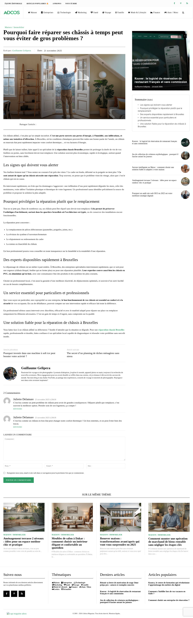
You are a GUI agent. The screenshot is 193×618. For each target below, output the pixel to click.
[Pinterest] (180, 3)
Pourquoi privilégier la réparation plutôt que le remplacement (160, 109)
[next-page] (185, 36)
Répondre (17, 409)
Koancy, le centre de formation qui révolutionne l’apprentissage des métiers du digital (168, 584)
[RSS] (187, 3)
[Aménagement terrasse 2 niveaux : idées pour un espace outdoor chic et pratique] (185, 181)
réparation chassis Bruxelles (111, 330)
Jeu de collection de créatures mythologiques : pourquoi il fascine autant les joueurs (119, 601)
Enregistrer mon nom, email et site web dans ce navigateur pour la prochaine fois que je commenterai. (45, 473)
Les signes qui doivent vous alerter (156, 105)
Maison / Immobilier (14, 27)
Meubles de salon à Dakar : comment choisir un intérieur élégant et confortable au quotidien (69, 543)
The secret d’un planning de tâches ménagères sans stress (93, 355)
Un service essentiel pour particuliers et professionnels (157, 119)
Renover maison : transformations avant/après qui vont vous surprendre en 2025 (119, 541)
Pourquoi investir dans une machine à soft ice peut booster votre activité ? (29, 355)
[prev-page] (180, 36)
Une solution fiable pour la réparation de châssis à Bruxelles (162, 125)
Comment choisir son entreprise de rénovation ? (168, 600)
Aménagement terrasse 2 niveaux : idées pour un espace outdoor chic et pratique (23, 541)
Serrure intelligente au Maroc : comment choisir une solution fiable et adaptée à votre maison (153, 168)
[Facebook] (174, 3)
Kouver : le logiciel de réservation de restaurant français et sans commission (161, 80)
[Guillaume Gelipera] (10, 373)
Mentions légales (114, 613)
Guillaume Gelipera (21, 50)
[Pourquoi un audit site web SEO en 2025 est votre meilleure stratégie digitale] (185, 194)
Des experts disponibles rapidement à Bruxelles (162, 114)
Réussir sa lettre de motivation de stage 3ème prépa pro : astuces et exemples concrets (119, 584)
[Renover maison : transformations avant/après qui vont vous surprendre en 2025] (120, 517)
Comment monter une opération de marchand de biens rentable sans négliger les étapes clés (167, 541)
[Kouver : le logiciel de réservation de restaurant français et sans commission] (161, 60)
